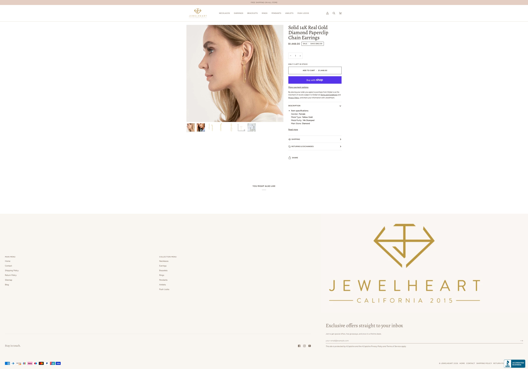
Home (7, 261)
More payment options (298, 87)
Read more (293, 129)
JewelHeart (447, 363)
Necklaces (163, 261)
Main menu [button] (10, 257)
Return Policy (11, 275)
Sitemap (8, 280)
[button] (224, 13)
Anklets (162, 284)
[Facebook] (299, 346)
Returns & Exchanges (303, 146)
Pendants (163, 280)
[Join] (519, 340)
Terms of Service (394, 346)
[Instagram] (304, 346)
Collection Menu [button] (168, 257)
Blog (7, 284)
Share (295, 158)
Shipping (296, 139)
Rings (161, 275)
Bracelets (163, 270)
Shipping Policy (12, 270)
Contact (8, 266)
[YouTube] (309, 346)
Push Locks (164, 289)
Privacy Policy (377, 346)
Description (294, 106)
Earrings (163, 266)
